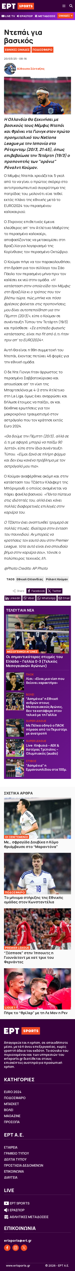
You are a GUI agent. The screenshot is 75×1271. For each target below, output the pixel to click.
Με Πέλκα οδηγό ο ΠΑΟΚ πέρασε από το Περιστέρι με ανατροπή (46, 729)
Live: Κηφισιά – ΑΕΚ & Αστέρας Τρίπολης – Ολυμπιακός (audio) (42, 749)
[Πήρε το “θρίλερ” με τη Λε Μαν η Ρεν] (37, 989)
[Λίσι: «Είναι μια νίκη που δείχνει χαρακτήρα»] (15, 681)
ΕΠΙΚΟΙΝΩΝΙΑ (14, 1171)
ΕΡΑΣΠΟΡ (26, 16)
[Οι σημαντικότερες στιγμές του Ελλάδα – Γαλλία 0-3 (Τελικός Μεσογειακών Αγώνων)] (37, 633)
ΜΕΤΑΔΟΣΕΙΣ (46, 16)
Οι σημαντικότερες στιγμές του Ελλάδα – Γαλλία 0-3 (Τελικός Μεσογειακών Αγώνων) (34, 661)
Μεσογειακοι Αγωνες (22, 651)
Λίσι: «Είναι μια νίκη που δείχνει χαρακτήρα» (45, 680)
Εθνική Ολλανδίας (30, 579)
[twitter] (24, 1248)
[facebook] (7, 1248)
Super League (36, 721)
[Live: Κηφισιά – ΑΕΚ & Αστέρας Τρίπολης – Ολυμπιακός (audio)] (15, 748)
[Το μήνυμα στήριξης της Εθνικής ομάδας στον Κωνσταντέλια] (37, 873)
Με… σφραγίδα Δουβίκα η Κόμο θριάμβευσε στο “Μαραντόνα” (31, 844)
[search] (71, 6)
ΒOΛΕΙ (30, 694)
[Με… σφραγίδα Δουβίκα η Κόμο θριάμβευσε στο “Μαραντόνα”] (37, 818)
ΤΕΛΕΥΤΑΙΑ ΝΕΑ (20, 610)
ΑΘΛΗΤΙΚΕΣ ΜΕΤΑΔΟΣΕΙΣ (29, 1217)
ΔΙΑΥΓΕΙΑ (10, 1177)
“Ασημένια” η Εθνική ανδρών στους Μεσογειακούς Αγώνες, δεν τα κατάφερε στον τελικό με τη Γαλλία (44, 707)
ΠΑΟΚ (30, 674)
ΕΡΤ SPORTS (19, 1203)
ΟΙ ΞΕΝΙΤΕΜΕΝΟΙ (16, 837)
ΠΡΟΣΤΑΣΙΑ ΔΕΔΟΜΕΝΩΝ (23, 1165)
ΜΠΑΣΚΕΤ (11, 1104)
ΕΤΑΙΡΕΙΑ (10, 1147)
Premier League (17, 948)
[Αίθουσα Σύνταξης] (10, 69)
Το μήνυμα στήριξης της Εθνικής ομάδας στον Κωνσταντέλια (33, 900)
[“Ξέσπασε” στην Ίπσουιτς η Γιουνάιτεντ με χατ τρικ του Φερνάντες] (37, 929)
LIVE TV (10, 16)
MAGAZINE (12, 1116)
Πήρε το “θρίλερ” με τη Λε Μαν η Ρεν (36, 1012)
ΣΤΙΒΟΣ (31, 761)
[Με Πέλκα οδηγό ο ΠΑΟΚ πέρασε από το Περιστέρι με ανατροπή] (15, 728)
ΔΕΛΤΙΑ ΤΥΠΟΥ (15, 1159)
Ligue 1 (10, 1008)
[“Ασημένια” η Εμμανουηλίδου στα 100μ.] (15, 768)
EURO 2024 (12, 1092)
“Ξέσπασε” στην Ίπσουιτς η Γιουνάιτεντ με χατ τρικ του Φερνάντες (29, 957)
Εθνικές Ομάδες (17, 49)
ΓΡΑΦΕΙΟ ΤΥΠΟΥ (16, 1153)
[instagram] (15, 1248)
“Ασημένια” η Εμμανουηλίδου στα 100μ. (46, 767)
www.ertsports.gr (18, 1265)
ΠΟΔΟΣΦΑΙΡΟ (42, 49)
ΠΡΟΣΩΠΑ (12, 1122)
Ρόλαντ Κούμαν (57, 579)
